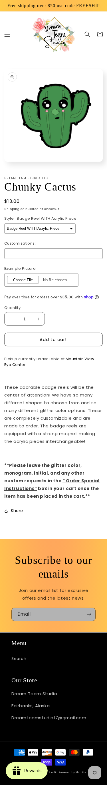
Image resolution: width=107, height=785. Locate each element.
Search (19, 658)
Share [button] (17, 511)
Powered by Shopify (72, 772)
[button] (7, 34)
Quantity (12, 307)
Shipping (12, 209)
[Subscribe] (89, 614)
